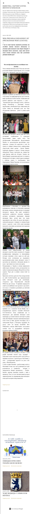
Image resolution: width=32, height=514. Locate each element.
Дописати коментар (16, 466)
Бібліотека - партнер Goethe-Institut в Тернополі (14, 7)
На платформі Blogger (17, 508)
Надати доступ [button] (6, 384)
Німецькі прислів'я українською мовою (12, 462)
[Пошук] (28, 2)
